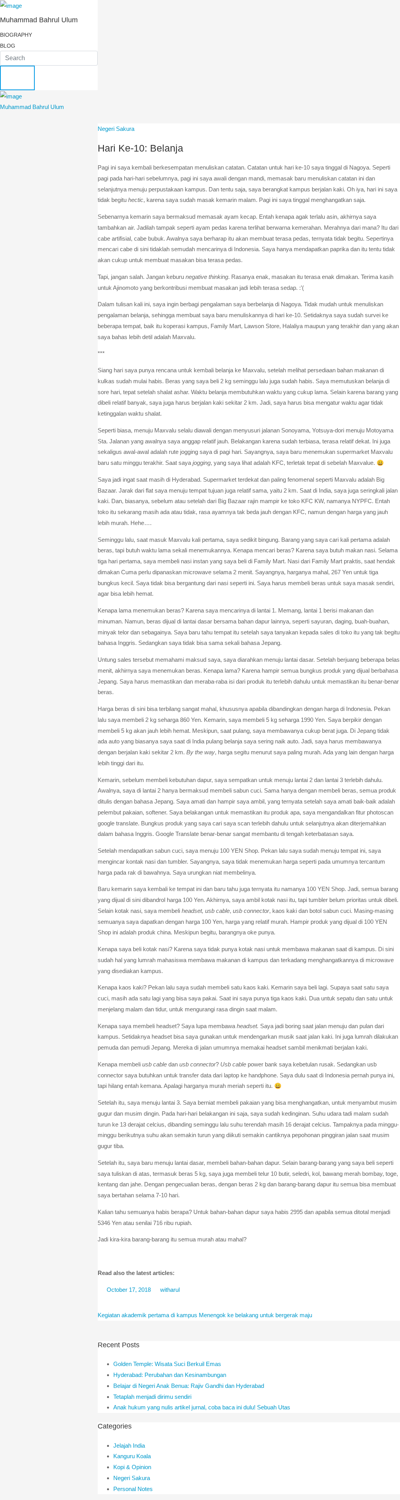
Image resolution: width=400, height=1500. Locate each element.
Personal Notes (133, 1489)
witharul (169, 1289)
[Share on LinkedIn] (134, 1302)
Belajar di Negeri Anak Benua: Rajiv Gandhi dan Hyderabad (188, 1385)
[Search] (17, 78)
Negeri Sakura (116, 128)
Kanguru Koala (132, 1456)
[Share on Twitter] (119, 1302)
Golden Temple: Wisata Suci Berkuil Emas (167, 1364)
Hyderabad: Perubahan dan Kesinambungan (169, 1374)
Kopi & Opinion (132, 1467)
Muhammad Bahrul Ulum (32, 107)
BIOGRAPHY (16, 35)
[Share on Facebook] (105, 1302)
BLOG (7, 46)
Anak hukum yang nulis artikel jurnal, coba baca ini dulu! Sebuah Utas (201, 1407)
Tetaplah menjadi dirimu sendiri (152, 1396)
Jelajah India (129, 1445)
